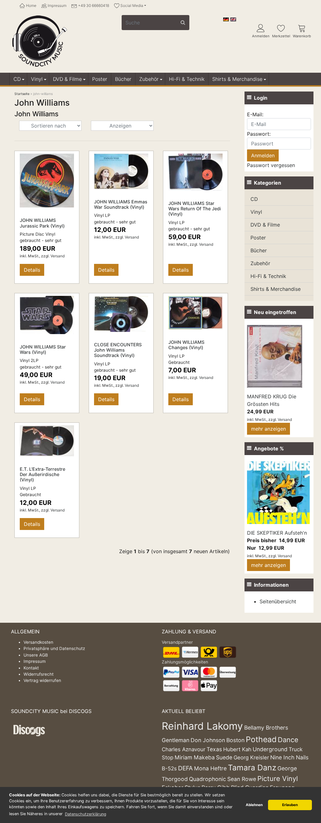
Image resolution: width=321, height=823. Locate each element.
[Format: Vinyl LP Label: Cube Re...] (195, 312)
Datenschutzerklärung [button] (85, 814)
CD (17, 79)
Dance (288, 740)
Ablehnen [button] (254, 805)
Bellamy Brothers (266, 727)
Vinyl (37, 79)
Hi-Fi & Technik (186, 79)
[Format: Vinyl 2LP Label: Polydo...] (47, 314)
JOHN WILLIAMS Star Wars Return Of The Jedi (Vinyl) (194, 209)
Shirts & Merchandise (237, 79)
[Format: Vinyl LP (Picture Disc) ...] (47, 180)
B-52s (169, 768)
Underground (270, 749)
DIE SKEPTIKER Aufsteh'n (277, 533)
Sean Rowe (241, 779)
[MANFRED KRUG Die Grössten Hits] (274, 356)
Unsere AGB (36, 655)
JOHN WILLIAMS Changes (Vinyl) (186, 344)
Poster (99, 79)
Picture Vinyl (277, 778)
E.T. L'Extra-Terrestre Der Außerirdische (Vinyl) (42, 474)
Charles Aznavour (183, 749)
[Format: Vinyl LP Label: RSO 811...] (195, 171)
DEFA (185, 768)
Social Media (131, 5)
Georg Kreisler (251, 757)
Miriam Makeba (195, 757)
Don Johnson (208, 740)
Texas (214, 749)
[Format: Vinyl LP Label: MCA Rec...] (47, 440)
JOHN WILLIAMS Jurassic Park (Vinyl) (42, 223)
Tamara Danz (252, 767)
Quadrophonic (207, 779)
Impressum (56, 5)
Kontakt (31, 667)
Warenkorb (302, 36)
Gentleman (175, 740)
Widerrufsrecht (39, 674)
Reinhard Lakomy (202, 726)
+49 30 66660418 (93, 5)
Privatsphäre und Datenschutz (54, 648)
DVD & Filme (67, 79)
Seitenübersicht (278, 601)
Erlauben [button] (290, 805)
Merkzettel (281, 36)
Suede (224, 757)
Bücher (123, 79)
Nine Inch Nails (289, 757)
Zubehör (149, 79)
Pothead (261, 739)
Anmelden (261, 36)
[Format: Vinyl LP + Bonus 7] (121, 313)
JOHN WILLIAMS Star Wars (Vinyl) (43, 349)
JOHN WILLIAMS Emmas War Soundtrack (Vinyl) (120, 204)
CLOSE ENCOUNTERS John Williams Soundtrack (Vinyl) (118, 350)
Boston (235, 740)
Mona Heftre (210, 768)
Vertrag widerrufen (42, 680)
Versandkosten (38, 642)
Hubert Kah (237, 749)
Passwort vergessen (271, 165)
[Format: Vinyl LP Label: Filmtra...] (121, 171)
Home (30, 5)
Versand (57, 256)
